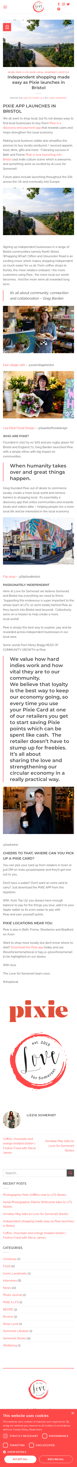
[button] (38, 1452)
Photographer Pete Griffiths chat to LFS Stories (34, 1194)
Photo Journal (12, 1295)
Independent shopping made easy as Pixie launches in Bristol (38, 1223)
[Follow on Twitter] (68, 4)
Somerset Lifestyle (57, 72)
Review (8, 1316)
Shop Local (37, 72)
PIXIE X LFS (22, 72)
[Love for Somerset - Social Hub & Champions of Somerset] (38, 7)
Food (6, 1266)
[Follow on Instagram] (63, 4)
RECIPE (8, 1309)
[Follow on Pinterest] (58, 9)
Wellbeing (10, 1345)
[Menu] (5, 7)
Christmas (9, 1259)
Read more (35, 1429)
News (11, 72)
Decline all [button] (56, 1459)
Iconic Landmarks (15, 1273)
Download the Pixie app (27, 947)
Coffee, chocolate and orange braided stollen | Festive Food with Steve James (34, 1235)
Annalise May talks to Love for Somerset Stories (59, 1145)
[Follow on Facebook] (58, 4)
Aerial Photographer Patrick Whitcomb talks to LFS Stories (37, 1204)
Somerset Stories (14, 1338)
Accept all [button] (20, 1459)
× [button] (72, 1413)
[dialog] (38, 1438)
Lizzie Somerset (58, 98)
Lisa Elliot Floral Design (19, 428)
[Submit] (70, 1173)
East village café (14, 365)
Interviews (10, 1280)
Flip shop (9, 576)
